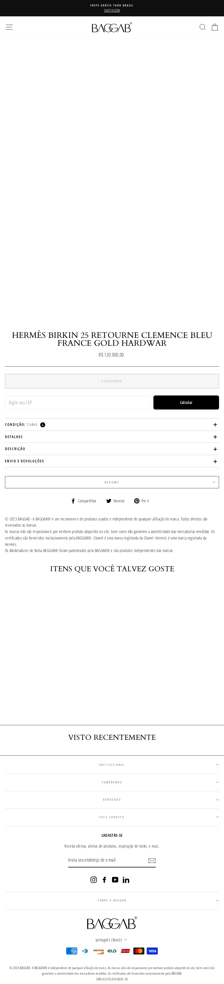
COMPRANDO (112, 782)
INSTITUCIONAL (112, 765)
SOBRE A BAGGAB (112, 900)
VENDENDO (112, 799)
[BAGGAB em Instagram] (93, 879)
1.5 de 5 (21, 424)
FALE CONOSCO (112, 817)
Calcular (186, 402)
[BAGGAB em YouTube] (115, 879)
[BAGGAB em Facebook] (104, 879)
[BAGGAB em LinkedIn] (126, 879)
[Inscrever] (152, 860)
